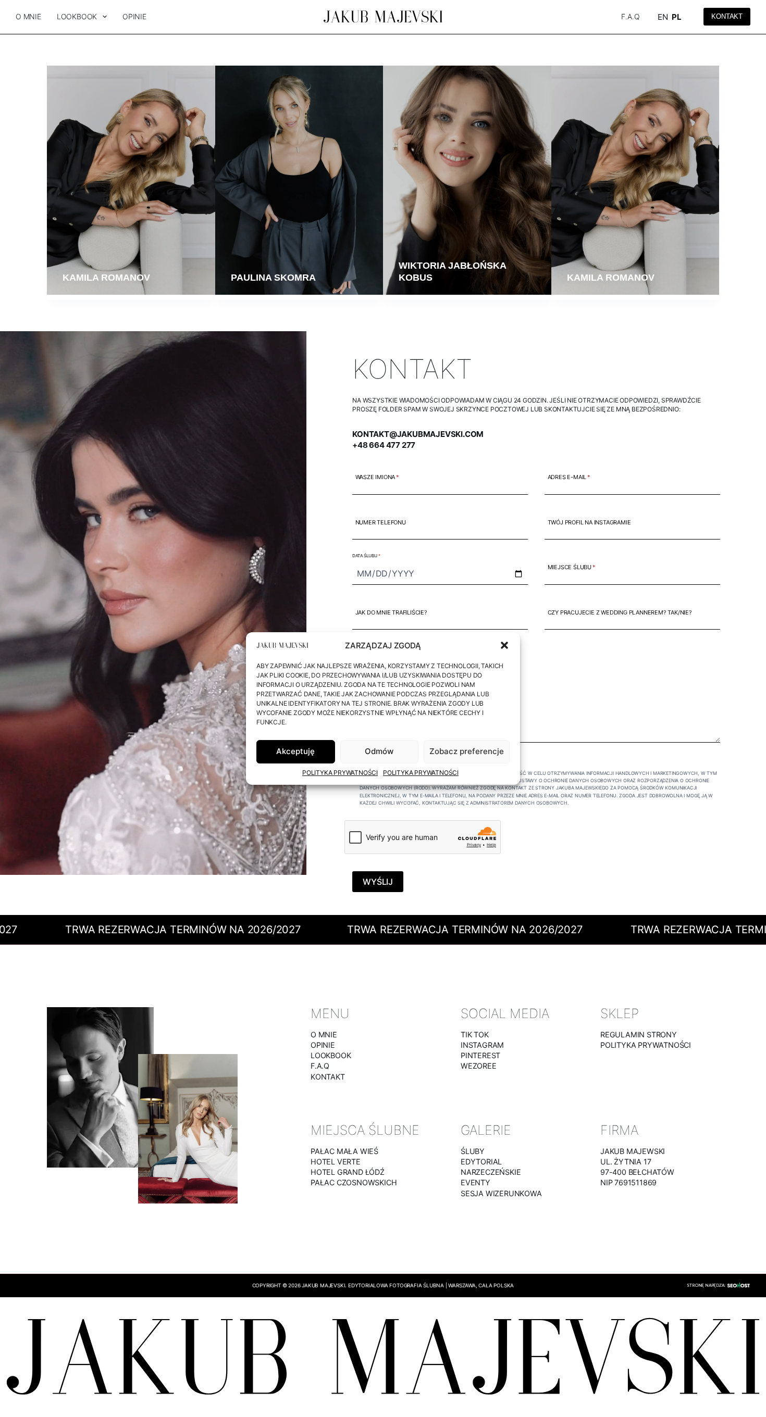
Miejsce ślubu (572, 567)
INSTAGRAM (482, 1044)
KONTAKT (328, 1076)
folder (390, 409)
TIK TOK (475, 1034)
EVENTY (475, 1182)
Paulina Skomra (273, 277)
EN (663, 17)
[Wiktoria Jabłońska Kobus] (467, 180)
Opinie (134, 16)
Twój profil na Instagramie (589, 522)
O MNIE (324, 1034)
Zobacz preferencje (466, 751)
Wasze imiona (377, 477)
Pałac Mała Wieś (344, 1151)
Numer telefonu (380, 522)
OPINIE (323, 1044)
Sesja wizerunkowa (501, 1193)
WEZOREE (479, 1065)
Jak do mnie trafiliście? (391, 612)
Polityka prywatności (340, 772)
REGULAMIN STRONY (638, 1034)
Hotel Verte (336, 1161)
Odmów (379, 751)
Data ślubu (366, 555)
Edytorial (481, 1161)
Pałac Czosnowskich (354, 1182)
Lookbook (77, 16)
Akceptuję (295, 751)
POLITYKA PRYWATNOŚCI (645, 1044)
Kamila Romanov (106, 277)
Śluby (473, 1151)
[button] (504, 645)
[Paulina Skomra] (299, 180)
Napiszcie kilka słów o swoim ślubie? (413, 657)
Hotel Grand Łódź (348, 1172)
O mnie (28, 16)
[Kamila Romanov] (131, 180)
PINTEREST (480, 1055)
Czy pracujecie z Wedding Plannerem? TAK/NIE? (620, 612)
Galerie (486, 1130)
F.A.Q (630, 16)
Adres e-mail (569, 477)
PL (677, 17)
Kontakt (727, 16)
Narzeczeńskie (491, 1172)
